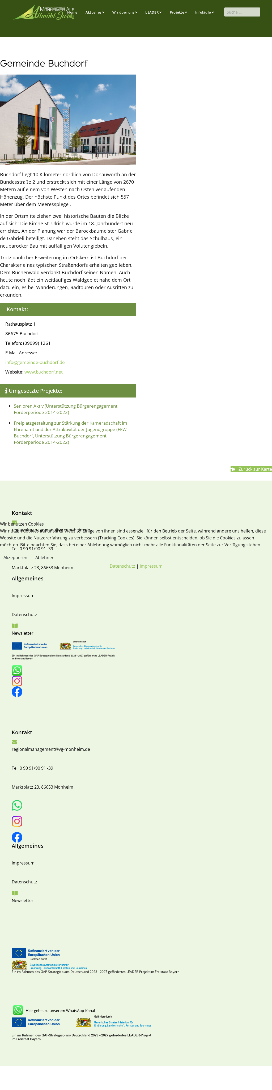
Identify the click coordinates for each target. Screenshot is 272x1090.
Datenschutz (122, 566)
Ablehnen (44, 557)
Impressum (151, 566)
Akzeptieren (15, 557)
